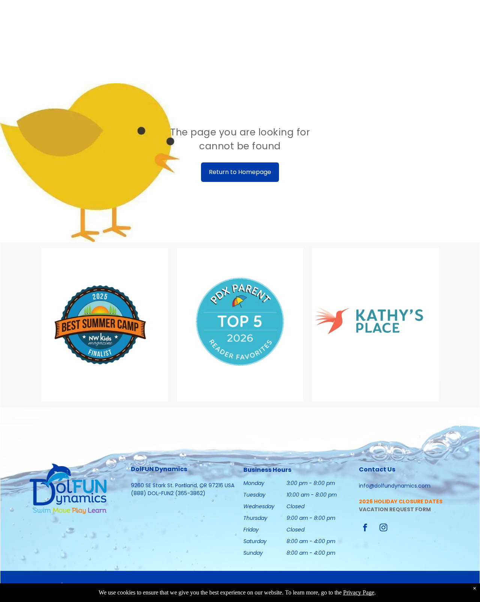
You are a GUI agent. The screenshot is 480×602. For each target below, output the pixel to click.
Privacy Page (358, 592)
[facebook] (365, 529)
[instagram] (383, 529)
